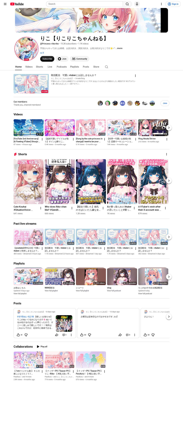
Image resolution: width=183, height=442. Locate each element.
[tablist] (91, 66)
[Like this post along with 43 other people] (81, 335)
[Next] (169, 128)
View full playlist (20, 294)
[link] (44, 324)
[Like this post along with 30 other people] (145, 335)
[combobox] (85, 4)
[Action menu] (71, 335)
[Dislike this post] (26, 335)
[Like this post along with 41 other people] (18, 335)
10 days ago (115, 312)
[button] (26, 48)
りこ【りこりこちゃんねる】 (62, 78)
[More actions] (135, 76)
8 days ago (50, 312)
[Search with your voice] (137, 4)
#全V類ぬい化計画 (25, 316)
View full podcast (114, 291)
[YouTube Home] (17, 4)
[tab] (18, 66)
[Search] (127, 4)
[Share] (57, 335)
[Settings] (161, 4)
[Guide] (5, 4)
